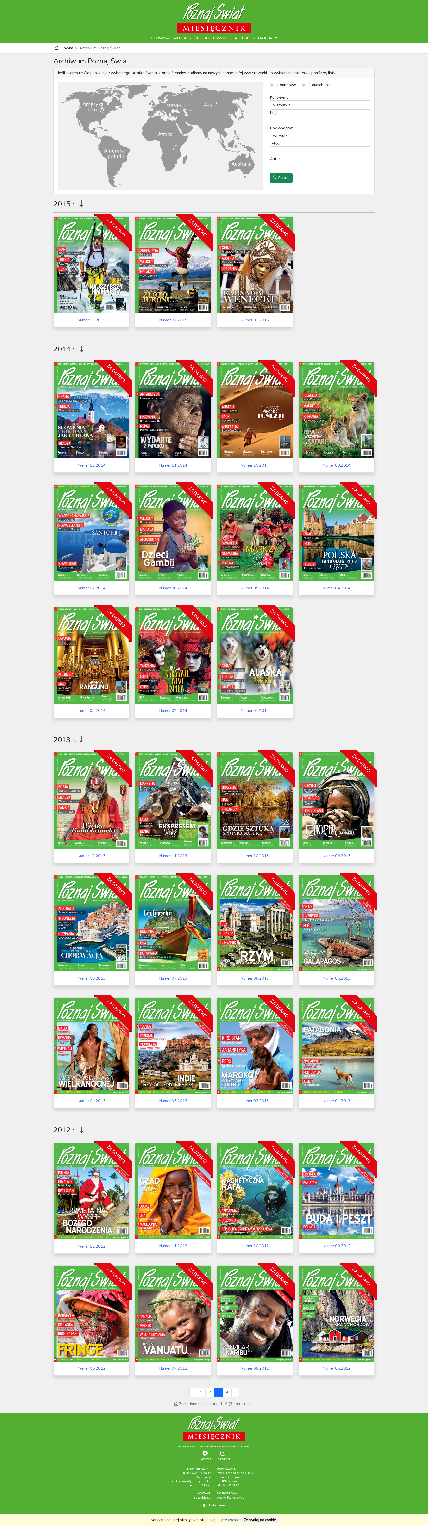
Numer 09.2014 (336, 465)
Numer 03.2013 (173, 1101)
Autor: (275, 158)
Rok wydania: (281, 128)
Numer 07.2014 (91, 588)
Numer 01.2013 (336, 1101)
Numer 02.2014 (173, 710)
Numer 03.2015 (91, 320)
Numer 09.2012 (336, 1246)
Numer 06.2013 (255, 978)
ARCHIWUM (216, 38)
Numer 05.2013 (336, 978)
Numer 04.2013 (91, 1101)
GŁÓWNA (160, 38)
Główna (66, 48)
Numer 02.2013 (255, 1101)
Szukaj (283, 178)
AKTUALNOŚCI (187, 38)
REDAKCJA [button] (263, 38)
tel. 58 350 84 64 (228, 1485)
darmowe (288, 85)
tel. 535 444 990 (200, 1485)
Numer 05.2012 (336, 1368)
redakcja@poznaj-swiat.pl (194, 1481)
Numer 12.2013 (91, 855)
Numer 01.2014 (255, 710)
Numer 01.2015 (255, 320)
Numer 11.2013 (173, 855)
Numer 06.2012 (255, 1368)
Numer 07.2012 (173, 1368)
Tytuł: (274, 143)
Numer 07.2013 (173, 978)
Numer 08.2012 (91, 1368)
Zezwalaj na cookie (260, 1520)
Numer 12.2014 (91, 465)
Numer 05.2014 (255, 588)
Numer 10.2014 (255, 465)
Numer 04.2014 (336, 588)
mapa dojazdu (202, 1497)
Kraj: (273, 112)
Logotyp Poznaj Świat (230, 1497)
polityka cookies (215, 1505)
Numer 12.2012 (91, 1246)
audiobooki (321, 85)
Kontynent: (279, 97)
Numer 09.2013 (336, 855)
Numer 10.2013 (255, 855)
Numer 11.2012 (173, 1246)
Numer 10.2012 (255, 1246)
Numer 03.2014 (91, 710)
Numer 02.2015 (173, 320)
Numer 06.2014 (173, 588)
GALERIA (240, 38)
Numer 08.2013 (91, 978)
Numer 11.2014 (173, 465)
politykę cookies (227, 1520)
